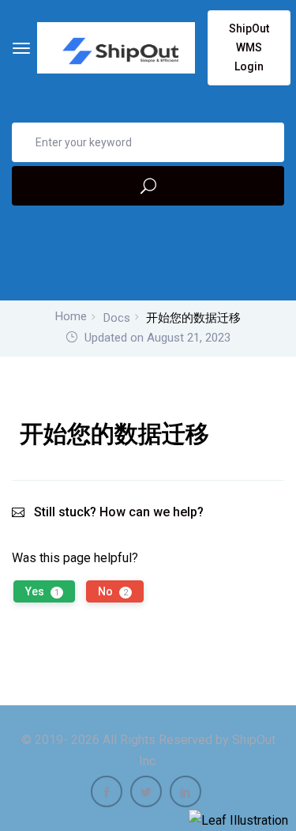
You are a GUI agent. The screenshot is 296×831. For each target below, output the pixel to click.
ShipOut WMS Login (249, 47)
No (113, 591)
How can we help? (151, 511)
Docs (116, 318)
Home (71, 316)
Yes (42, 591)
